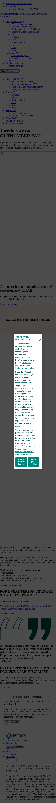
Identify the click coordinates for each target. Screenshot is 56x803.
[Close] (40, 340)
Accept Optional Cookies (21, 462)
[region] (28, 401)
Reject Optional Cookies (33, 462)
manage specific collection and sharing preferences (24, 451)
